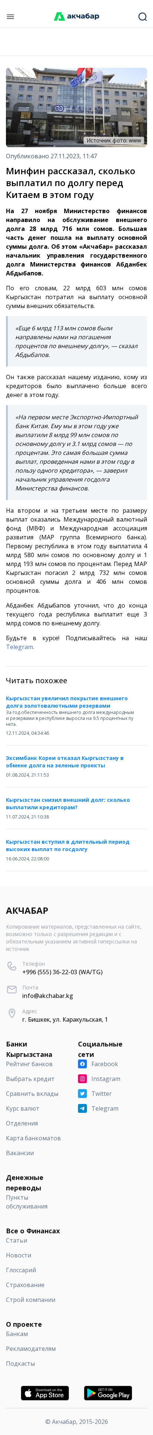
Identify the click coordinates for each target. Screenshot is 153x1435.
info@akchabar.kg (47, 996)
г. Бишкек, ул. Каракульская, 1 (65, 1019)
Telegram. (20, 647)
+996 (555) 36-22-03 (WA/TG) (62, 972)
